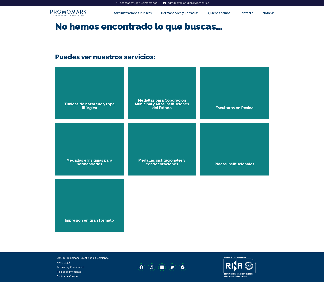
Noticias (268, 13)
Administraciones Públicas (133, 13)
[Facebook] (141, 267)
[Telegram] (182, 267)
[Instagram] (151, 267)
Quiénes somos (219, 13)
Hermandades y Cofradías (180, 13)
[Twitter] (172, 267)
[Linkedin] (162, 267)
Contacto (246, 13)
